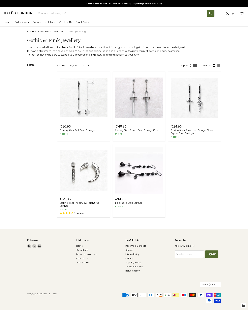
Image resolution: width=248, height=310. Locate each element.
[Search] (210, 13)
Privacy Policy (132, 254)
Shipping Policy (133, 262)
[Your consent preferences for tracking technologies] (243, 305)
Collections (21, 22)
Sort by (61, 65)
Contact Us (65, 22)
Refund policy (132, 270)
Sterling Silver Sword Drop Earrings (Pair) (137, 130)
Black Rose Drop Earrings (128, 203)
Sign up (212, 253)
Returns (129, 258)
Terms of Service (134, 266)
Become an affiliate (44, 22)
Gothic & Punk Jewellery (50, 31)
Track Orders (83, 22)
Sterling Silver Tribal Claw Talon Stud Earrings (79, 204)
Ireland (209, 284)
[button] (67, 213)
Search (129, 249)
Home (7, 22)
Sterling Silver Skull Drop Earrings (77, 130)
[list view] (219, 66)
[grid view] (215, 66)
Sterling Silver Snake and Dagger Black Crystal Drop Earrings (192, 132)
